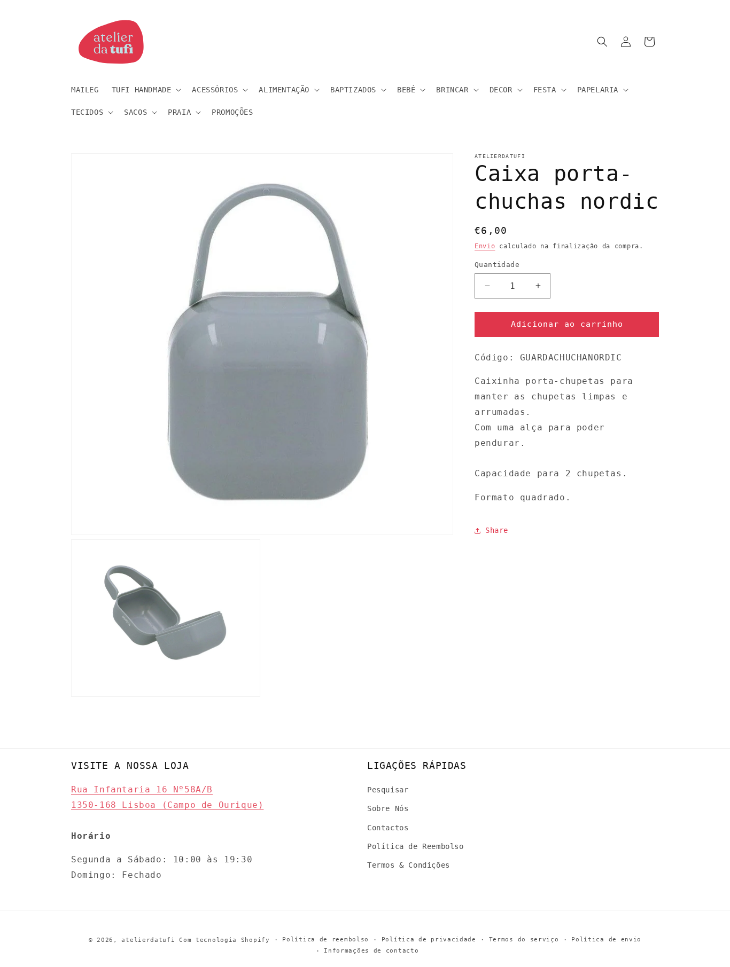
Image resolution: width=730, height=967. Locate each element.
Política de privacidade (429, 939)
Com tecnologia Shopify (224, 940)
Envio (485, 246)
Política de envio (606, 939)
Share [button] (496, 530)
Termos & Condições (408, 865)
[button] (145, 89)
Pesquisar (387, 789)
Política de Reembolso (415, 846)
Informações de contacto (371, 950)
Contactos (387, 827)
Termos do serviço (524, 939)
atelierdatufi (148, 940)
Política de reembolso (325, 939)
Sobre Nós (387, 809)
